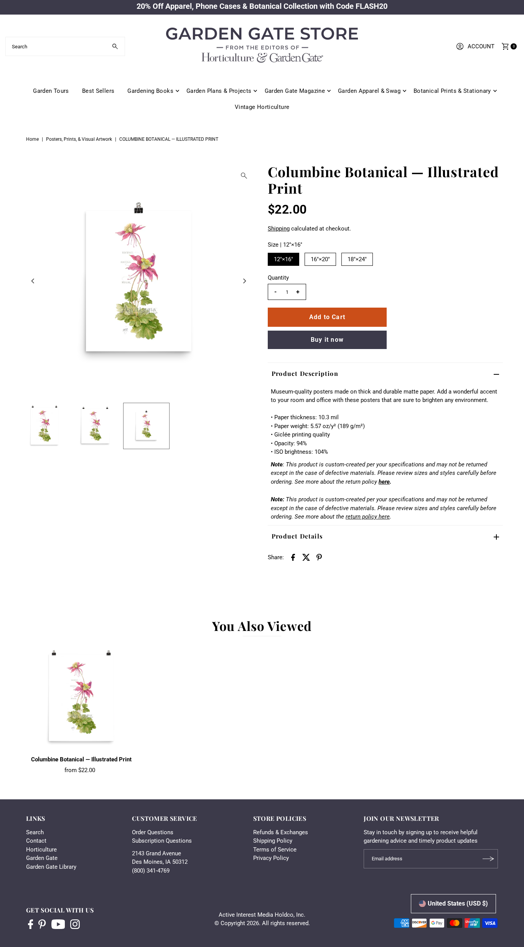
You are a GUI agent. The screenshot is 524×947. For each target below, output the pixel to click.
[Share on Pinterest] (319, 557)
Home (32, 139)
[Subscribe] (488, 858)
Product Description (305, 373)
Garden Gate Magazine (295, 90)
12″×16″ (283, 259)
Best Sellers (98, 90)
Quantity (278, 277)
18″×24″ (357, 259)
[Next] (244, 280)
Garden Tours (51, 90)
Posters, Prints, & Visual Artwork (79, 139)
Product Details (297, 536)
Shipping (279, 228)
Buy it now (327, 339)
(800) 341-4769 (151, 870)
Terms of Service (275, 849)
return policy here (368, 516)
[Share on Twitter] (306, 557)
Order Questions (152, 832)
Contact (36, 840)
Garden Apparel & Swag (369, 90)
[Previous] (33, 280)
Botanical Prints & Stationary (452, 90)
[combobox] (65, 46)
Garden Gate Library (51, 866)
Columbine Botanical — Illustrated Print (81, 759)
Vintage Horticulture (262, 107)
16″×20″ (320, 259)
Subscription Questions (162, 840)
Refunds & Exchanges (280, 832)
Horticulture (41, 849)
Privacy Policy (271, 858)
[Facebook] (30, 925)
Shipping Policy (272, 840)
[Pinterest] (42, 925)
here (384, 481)
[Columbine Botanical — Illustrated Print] (81, 697)
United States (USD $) (458, 903)
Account (481, 46)
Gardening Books (150, 90)
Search (35, 832)
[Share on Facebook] (293, 557)
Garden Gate (42, 858)
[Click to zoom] (244, 175)
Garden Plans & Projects (219, 90)
